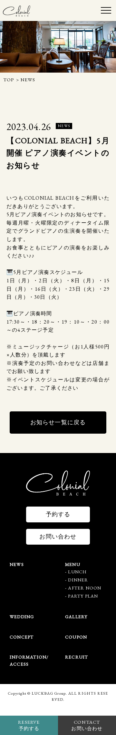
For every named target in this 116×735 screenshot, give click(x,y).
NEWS (17, 564)
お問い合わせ (57, 536)
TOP (9, 79)
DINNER (78, 580)
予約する (58, 514)
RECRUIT (76, 657)
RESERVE (29, 725)
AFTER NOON (84, 588)
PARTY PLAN (83, 596)
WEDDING (22, 616)
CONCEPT (22, 637)
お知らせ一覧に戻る (58, 422)
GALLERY (76, 616)
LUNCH (77, 572)
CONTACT (86, 725)
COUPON (76, 637)
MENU (72, 564)
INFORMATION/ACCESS (29, 660)
